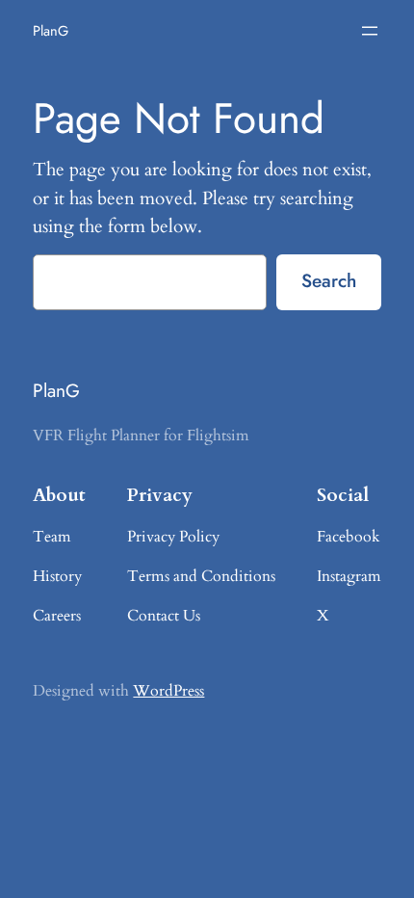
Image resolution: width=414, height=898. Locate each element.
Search (328, 280)
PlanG (50, 30)
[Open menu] (369, 30)
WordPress (168, 690)
